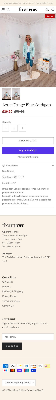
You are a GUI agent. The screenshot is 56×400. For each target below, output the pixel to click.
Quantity (6, 122)
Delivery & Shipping (12, 291)
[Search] (9, 9)
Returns (6, 286)
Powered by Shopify (35, 390)
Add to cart (28, 140)
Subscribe (12, 346)
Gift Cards (7, 281)
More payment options (28, 157)
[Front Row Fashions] (28, 9)
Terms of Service (11, 301)
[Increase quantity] (22, 128)
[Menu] (3, 9)
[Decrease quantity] (5, 128)
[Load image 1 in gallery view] (28, 50)
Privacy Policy (9, 296)
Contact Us (8, 305)
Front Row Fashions (17, 390)
